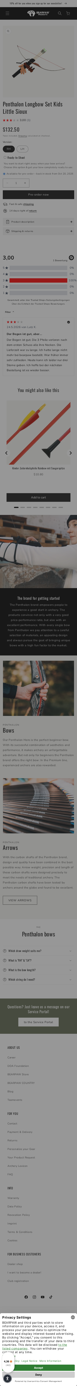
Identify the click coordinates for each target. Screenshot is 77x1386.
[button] (7, 1378)
